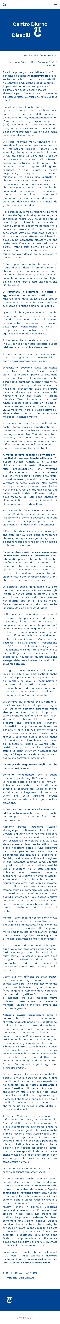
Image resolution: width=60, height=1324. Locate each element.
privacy (40, 1318)
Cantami (28, 1318)
